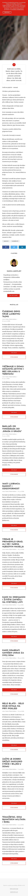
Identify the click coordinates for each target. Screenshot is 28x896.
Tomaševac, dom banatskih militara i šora (13, 819)
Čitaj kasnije (14, 357)
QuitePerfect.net (14, 892)
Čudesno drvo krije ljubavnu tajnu (11, 314)
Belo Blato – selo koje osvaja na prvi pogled (13, 706)
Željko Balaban (12, 319)
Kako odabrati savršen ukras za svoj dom (13, 652)
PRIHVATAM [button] (7, 12)
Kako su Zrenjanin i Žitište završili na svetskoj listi (13, 599)
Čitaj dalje (14, 352)
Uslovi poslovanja (14, 888)
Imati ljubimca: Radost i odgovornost (11, 486)
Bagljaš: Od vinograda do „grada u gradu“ (12, 428)
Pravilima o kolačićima (17, 9)
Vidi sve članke (13, 295)
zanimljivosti (15, 241)
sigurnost (6, 241)
